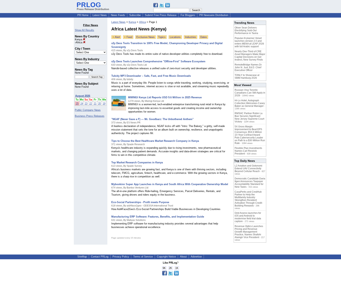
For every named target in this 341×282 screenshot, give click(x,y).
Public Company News (88, 110)
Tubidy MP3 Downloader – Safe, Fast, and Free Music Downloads (151, 75)
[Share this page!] (161, 6)
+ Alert (116, 37)
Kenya (79, 39)
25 (77, 103)
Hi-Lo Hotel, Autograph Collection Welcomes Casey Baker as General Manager (250, 103)
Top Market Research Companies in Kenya (137, 162)
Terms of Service (143, 256)
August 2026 (82, 95)
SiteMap (82, 256)
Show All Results (84, 30)
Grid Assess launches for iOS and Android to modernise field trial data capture (248, 217)
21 (95, 103)
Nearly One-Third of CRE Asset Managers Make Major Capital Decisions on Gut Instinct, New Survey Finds (250, 55)
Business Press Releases (89, 116)
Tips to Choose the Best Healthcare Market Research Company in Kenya (155, 140)
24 (81, 103)
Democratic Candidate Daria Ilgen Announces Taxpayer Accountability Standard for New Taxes (250, 182)
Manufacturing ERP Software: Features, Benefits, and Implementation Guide (157, 216)
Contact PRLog (99, 256)
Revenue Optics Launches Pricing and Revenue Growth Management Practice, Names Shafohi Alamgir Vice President (249, 232)
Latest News (100, 15)
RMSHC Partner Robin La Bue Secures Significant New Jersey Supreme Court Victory (249, 117)
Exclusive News (145, 37)
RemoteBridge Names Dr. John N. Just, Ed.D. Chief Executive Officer (248, 67)
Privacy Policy (120, 256)
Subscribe (135, 15)
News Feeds (118, 15)
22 (90, 103)
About (183, 256)
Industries (190, 37)
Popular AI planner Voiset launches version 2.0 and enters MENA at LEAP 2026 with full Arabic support (249, 42)
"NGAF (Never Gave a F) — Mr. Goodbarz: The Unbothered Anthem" (152, 119)
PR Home (82, 15)
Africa (79, 42)
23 (86, 103)
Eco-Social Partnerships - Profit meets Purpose (140, 202)
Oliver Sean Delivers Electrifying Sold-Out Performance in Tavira (246, 30)
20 (99, 103)
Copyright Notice (166, 256)
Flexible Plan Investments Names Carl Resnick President (248, 151)
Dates (203, 37)
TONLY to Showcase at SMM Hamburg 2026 (247, 76)
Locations (175, 37)
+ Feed (128, 37)
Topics (162, 37)
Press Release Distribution (93, 9)
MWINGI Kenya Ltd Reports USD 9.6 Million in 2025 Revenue (165, 97)
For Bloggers (188, 15)
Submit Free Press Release (160, 15)
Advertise (196, 256)
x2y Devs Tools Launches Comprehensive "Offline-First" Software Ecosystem (158, 61)
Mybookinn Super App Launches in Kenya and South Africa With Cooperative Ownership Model (169, 184)
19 (104, 103)
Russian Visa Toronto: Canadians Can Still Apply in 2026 (250, 93)
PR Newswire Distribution (213, 15)
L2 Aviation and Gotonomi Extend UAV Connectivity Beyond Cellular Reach (248, 168)
